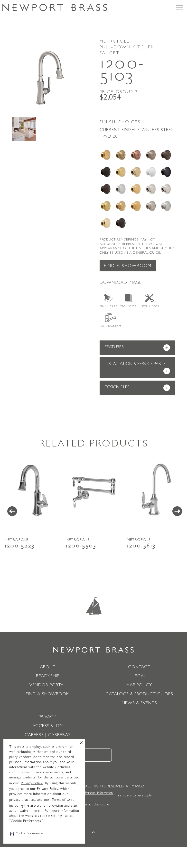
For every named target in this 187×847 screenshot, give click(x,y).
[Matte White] (151, 172)
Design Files (136, 388)
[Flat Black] (106, 172)
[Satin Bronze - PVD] (121, 206)
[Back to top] (93, 833)
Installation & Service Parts (136, 368)
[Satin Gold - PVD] (136, 206)
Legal (139, 676)
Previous (12, 511)
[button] (27, 834)
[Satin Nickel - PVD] (151, 206)
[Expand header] (179, 7)
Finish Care (108, 306)
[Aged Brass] (106, 155)
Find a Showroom (127, 266)
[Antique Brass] (121, 155)
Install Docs (149, 306)
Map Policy (139, 685)
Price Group (119, 92)
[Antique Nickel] (151, 155)
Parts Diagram (110, 326)
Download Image (121, 283)
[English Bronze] (166, 155)
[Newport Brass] (54, 7)
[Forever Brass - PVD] (121, 172)
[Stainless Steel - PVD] (166, 206)
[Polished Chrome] (121, 189)
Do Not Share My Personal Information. (86, 793)
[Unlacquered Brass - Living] (106, 223)
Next (177, 511)
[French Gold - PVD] (136, 172)
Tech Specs (128, 306)
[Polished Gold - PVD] (136, 189)
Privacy (47, 717)
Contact (139, 667)
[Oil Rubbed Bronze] (106, 189)
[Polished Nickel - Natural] (151, 189)
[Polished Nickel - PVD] (166, 189)
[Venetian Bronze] (121, 223)
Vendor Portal (47, 685)
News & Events (139, 703)
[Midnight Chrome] (166, 172)
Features (136, 347)
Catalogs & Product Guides (139, 694)
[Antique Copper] (136, 155)
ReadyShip (47, 676)
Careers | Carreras (48, 735)
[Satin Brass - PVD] (106, 206)
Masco (138, 786)
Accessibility (47, 726)
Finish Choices (120, 122)
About (48, 667)
